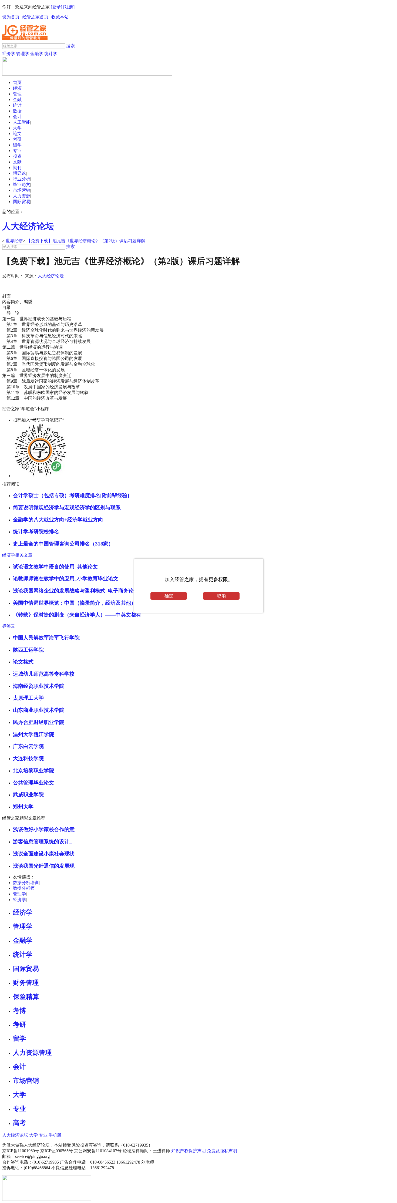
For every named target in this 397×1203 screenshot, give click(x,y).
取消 (221, 596)
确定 (168, 596)
